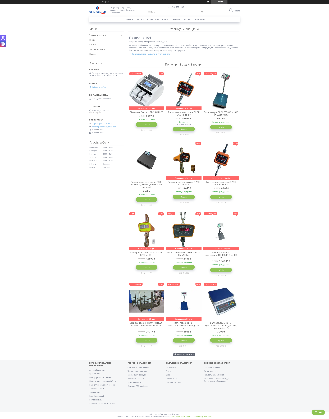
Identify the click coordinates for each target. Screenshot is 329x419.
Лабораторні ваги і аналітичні (102, 403)
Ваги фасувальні (96, 396)
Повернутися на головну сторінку (150, 54)
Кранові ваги (94, 373)
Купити (146, 124)
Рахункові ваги (95, 400)
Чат (320, 412)
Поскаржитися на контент (180, 416)
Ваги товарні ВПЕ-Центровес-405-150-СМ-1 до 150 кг (183, 325)
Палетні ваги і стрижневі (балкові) (104, 381)
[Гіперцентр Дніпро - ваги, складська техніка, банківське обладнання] (97, 10)
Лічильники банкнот (212, 367)
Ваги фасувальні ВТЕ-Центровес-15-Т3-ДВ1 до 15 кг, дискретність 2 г (221, 325)
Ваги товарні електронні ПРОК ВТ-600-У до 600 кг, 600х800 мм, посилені (146, 184)
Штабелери (171, 367)
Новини (176, 19)
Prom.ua (177, 414)
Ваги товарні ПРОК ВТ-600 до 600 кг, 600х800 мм (221, 113)
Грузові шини (171, 378)
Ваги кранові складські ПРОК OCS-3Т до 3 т (221, 183)
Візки (168, 375)
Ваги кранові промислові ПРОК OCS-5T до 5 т (184, 183)
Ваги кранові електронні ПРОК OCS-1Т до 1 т (183, 113)
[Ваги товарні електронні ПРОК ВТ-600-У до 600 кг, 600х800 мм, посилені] (146, 160)
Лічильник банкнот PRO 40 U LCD (146, 112)
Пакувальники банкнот (214, 375)
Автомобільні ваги (97, 370)
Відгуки (92, 44)
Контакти (200, 19)
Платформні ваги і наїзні (100, 377)
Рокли (168, 371)
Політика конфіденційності (202, 416)
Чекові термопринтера (137, 371)
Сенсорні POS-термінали (138, 367)
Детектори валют (212, 371)
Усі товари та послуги (182, 354)
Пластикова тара (173, 382)
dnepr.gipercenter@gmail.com (104, 127)
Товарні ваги (94, 392)
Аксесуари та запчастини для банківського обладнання (217, 379)
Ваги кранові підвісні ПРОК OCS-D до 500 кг (183, 253)
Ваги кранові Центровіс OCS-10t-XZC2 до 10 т (146, 253)
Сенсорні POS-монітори (137, 386)
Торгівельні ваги (96, 388)
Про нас (187, 19)
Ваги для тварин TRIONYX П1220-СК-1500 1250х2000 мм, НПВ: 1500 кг (146, 325)
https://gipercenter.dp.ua (102, 123)
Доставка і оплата (159, 19)
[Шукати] (202, 12)
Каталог (141, 19)
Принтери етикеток (136, 378)
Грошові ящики (134, 382)
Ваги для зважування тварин (102, 385)
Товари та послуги (97, 35)
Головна (129, 19)
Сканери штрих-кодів (136, 375)
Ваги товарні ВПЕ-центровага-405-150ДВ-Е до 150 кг (221, 255)
